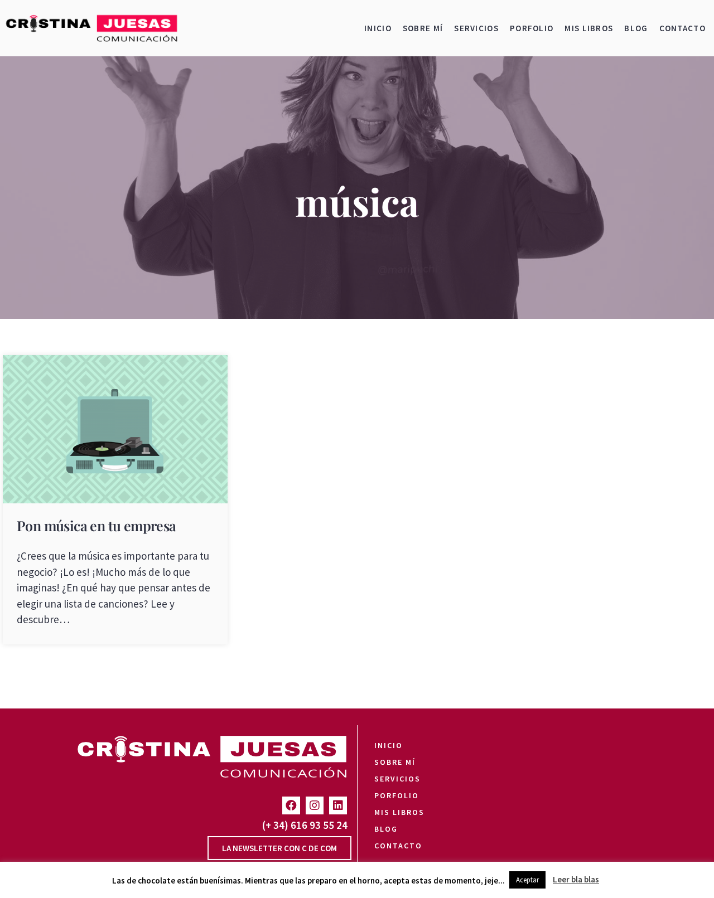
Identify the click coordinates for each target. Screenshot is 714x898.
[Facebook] (291, 805)
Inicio (378, 28)
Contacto (682, 28)
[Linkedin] (338, 805)
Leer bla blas (576, 879)
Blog (636, 28)
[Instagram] (315, 805)
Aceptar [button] (527, 880)
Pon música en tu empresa (96, 525)
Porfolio (531, 28)
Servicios (476, 28)
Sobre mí (423, 28)
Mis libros (589, 28)
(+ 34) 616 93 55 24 (305, 825)
